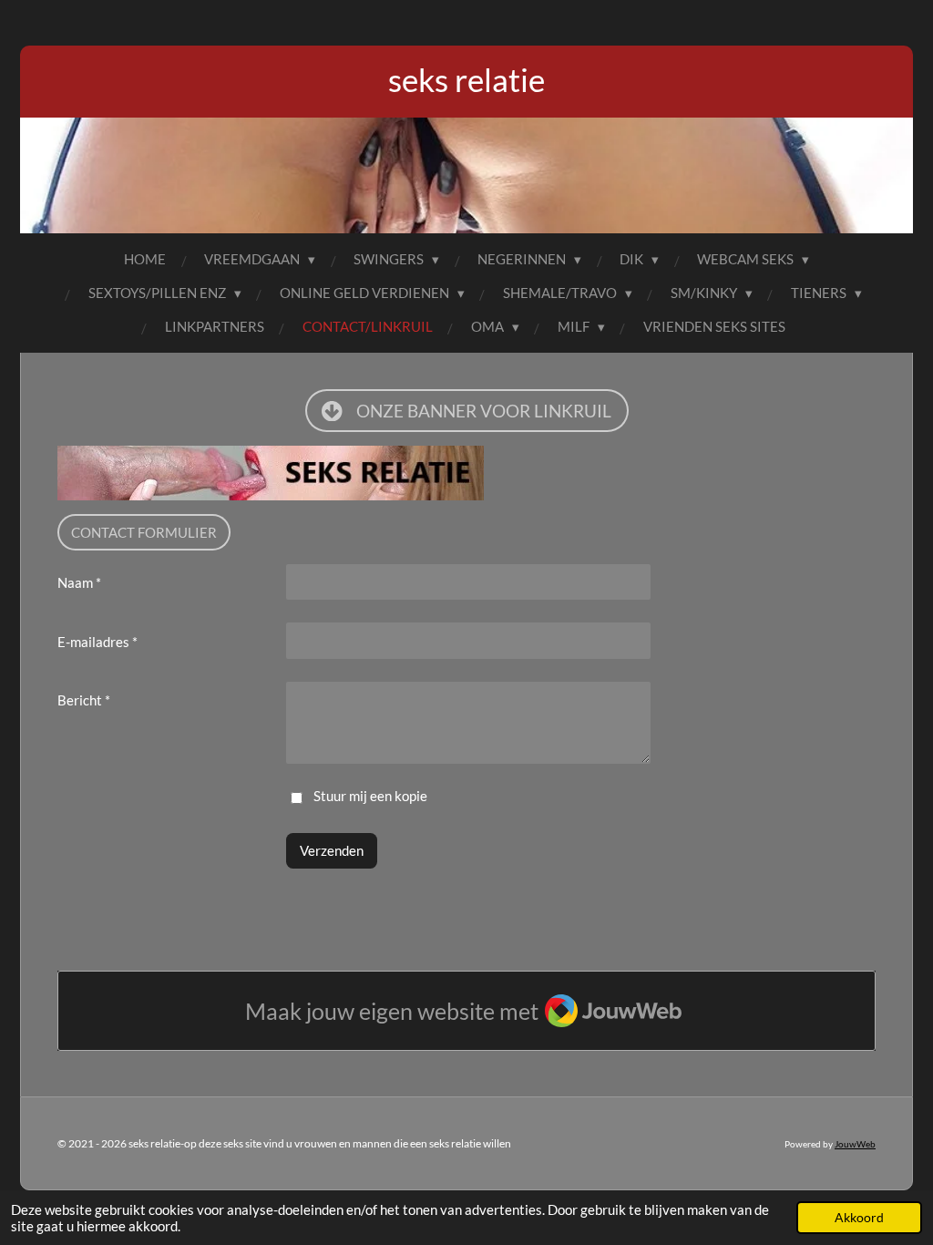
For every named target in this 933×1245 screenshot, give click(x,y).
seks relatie (466, 79)
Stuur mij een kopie (370, 795)
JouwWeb (855, 1143)
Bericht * (83, 700)
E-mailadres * (97, 641)
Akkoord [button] (859, 1217)
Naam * (79, 582)
